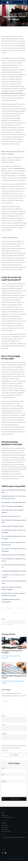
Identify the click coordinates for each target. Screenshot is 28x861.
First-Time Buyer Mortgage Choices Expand (14, 677)
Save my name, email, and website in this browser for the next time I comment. (13, 748)
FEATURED (9, 22)
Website (4, 734)
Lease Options (5, 827)
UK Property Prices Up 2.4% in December (12, 651)
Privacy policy (5, 815)
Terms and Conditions (7, 817)
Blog (3, 814)
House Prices (4, 825)
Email (3, 725)
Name (3, 716)
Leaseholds (4, 829)
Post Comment (14, 754)
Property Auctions (5, 831)
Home (3, 812)
